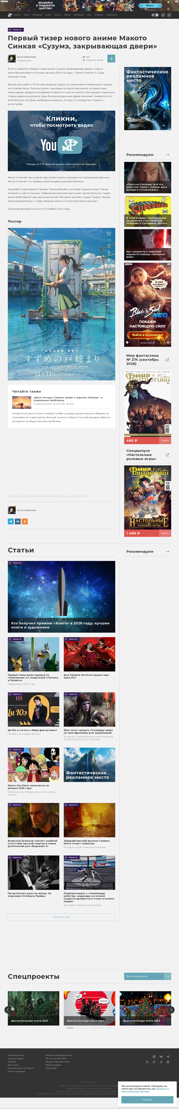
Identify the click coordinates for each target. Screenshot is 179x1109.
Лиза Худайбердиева (26, 57)
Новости (17, 30)
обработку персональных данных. (145, 1090)
